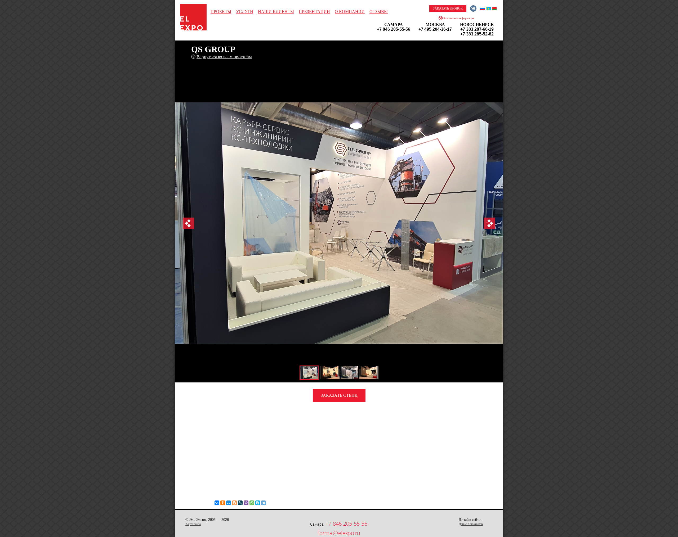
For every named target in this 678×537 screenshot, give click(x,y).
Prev (188, 223)
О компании (350, 11)
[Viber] (246, 502)
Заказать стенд (339, 395)
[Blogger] (234, 502)
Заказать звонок (448, 8)
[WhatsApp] (251, 502)
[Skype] (257, 502)
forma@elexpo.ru (338, 533)
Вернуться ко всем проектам (224, 56)
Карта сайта (193, 524)
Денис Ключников (471, 524)
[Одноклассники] (222, 502)
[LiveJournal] (240, 502)
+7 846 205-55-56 (346, 523)
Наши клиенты (276, 11)
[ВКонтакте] (217, 502)
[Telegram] (263, 502)
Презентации (314, 11)
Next (489, 223)
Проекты (221, 11)
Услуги (244, 11)
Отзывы (378, 11)
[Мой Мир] (228, 502)
